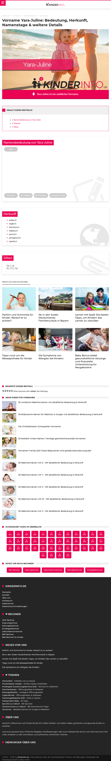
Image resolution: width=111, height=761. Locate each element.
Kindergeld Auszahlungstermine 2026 (19, 686)
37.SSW (43, 555)
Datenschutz (8, 603)
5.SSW (43, 534)
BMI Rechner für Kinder (12, 637)
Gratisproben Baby (10, 701)
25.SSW (10, 548)
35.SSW (92, 548)
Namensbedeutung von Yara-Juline (26, 120)
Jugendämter (8, 695)
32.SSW (67, 548)
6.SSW (51, 534)
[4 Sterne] (10, 391)
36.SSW (100, 548)
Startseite (6, 592)
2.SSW (18, 534)
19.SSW (59, 541)
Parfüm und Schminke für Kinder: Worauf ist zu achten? (27, 650)
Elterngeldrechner (74, 570)
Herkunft (16, 123)
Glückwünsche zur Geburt (14, 706)
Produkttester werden (12, 684)
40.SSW (67, 555)
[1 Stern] (3, 391)
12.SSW (100, 534)
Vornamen (7, 709)
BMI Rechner (8, 634)
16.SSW (34, 541)
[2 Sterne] (5, 391)
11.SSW (92, 534)
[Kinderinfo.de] (55, 5)
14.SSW (18, 541)
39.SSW (59, 555)
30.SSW (51, 548)
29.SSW (43, 548)
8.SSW (67, 534)
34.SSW (84, 548)
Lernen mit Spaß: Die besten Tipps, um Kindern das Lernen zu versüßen (35, 659)
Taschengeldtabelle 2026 (13, 698)
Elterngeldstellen (10, 692)
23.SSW (92, 541)
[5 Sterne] (12, 391)
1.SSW (10, 534)
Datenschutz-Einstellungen (14, 606)
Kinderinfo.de (23, 757)
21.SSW (76, 541)
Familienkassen (9, 689)
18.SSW (51, 541)
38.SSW (51, 555)
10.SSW (84, 534)
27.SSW (26, 548)
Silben (15, 127)
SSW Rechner (14, 570)
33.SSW (76, 548)
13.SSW (10, 541)
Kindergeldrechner (94, 570)
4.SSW (34, 534)
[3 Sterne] (7, 391)
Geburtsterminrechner (53, 570)
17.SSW (43, 541)
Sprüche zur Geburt (11, 704)
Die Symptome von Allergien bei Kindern (20, 667)
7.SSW (59, 534)
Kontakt (5, 595)
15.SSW (26, 541)
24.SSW (100, 541)
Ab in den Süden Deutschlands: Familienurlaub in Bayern (28, 654)
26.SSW (18, 548)
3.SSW (26, 534)
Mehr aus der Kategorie (15, 282)
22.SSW (84, 541)
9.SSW (76, 534)
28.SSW (34, 548)
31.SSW (59, 548)
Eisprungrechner (32, 570)
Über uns (6, 598)
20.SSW (67, 541)
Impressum (7, 601)
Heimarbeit (7, 681)
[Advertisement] (55, 173)
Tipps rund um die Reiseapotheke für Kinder (22, 663)
